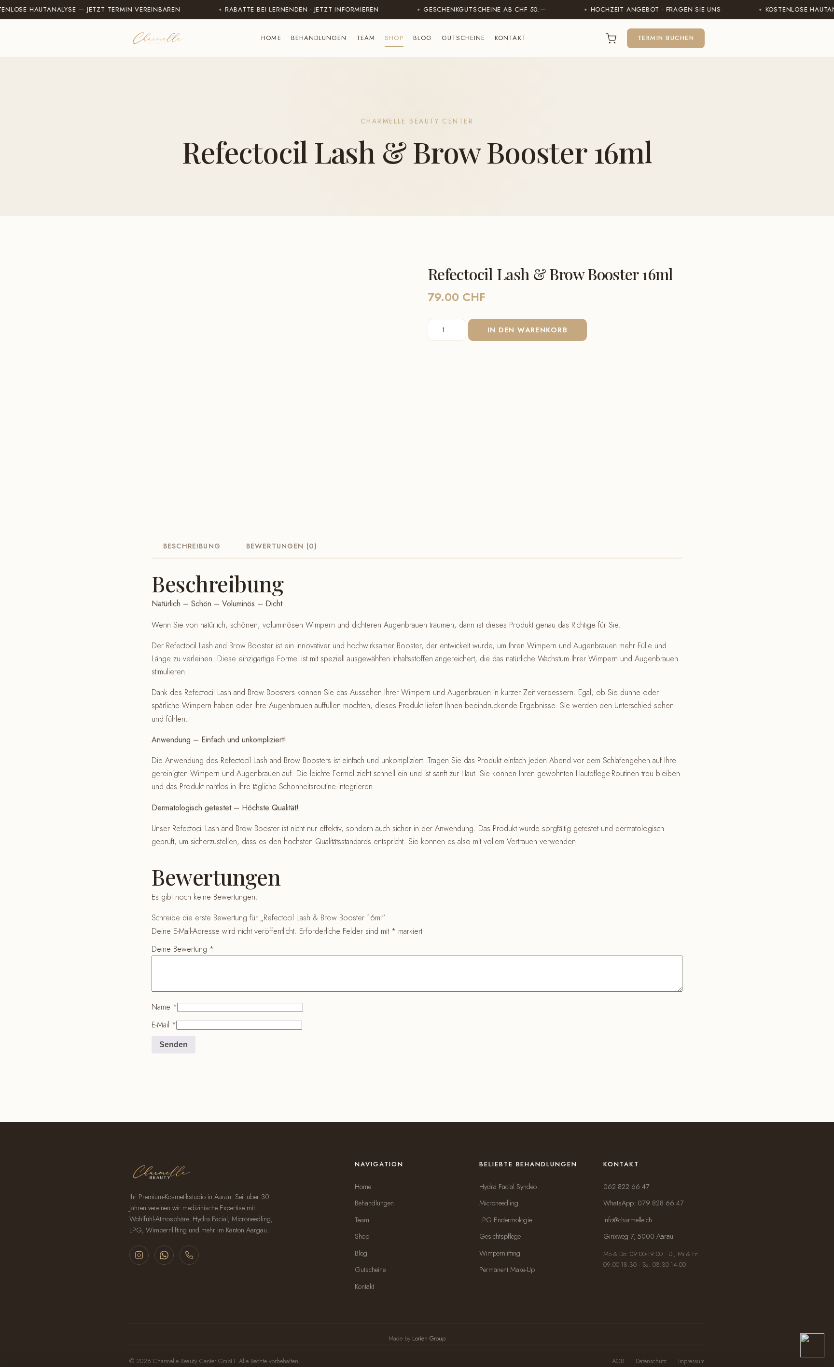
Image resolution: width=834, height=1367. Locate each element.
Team (365, 37)
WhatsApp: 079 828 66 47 (643, 1203)
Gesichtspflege (500, 1236)
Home (271, 37)
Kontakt (510, 37)
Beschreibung (192, 546)
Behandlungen (319, 37)
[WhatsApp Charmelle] (164, 1255)
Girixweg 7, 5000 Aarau (638, 1236)
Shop (394, 37)
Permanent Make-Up (507, 1269)
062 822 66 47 (626, 1186)
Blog (422, 37)
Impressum (691, 1361)
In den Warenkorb (527, 330)
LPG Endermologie (505, 1220)
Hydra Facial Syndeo (508, 1186)
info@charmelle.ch (627, 1220)
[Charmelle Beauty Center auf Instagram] (139, 1255)
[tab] (192, 546)
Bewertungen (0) (281, 546)
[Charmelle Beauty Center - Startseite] (156, 38)
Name (164, 1006)
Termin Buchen (666, 38)
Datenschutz (651, 1361)
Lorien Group (428, 1338)
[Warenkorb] (611, 38)
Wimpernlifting (499, 1253)
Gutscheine (464, 37)
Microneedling (498, 1203)
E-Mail (164, 1024)
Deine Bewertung (183, 949)
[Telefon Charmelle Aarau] (189, 1255)
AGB (618, 1361)
